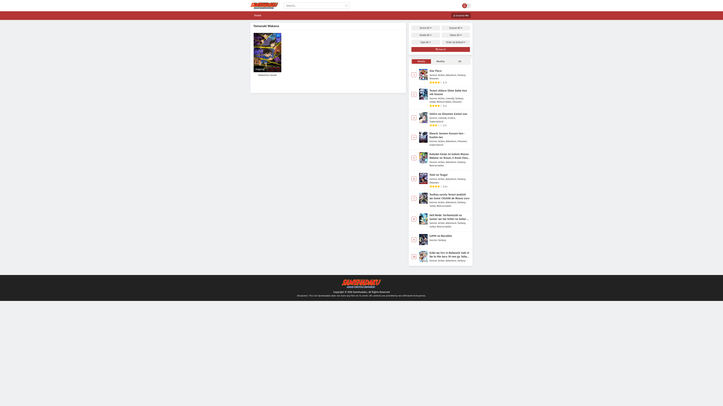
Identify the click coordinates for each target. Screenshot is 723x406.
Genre (424, 28)
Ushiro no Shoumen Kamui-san (448, 114)
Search (442, 49)
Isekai (432, 101)
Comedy (450, 98)
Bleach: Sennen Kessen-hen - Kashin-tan (447, 135)
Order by (454, 42)
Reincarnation (444, 101)
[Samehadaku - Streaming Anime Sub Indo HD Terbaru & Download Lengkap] (264, 8)
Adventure (451, 75)
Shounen (434, 78)
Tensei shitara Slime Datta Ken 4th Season (448, 92)
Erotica (451, 118)
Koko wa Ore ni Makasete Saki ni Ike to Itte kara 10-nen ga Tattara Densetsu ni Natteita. (449, 254)
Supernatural (436, 121)
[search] (346, 5)
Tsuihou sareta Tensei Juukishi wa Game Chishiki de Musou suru (449, 196)
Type (424, 42)
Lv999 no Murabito (440, 236)
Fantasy (461, 75)
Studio (424, 35)
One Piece (435, 71)
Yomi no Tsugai (438, 174)
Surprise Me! (462, 15)
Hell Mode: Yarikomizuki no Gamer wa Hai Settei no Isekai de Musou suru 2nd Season (449, 217)
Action (441, 75)
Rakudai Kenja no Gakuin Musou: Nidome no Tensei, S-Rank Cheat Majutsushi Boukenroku (449, 156)
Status (455, 35)
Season (454, 28)
